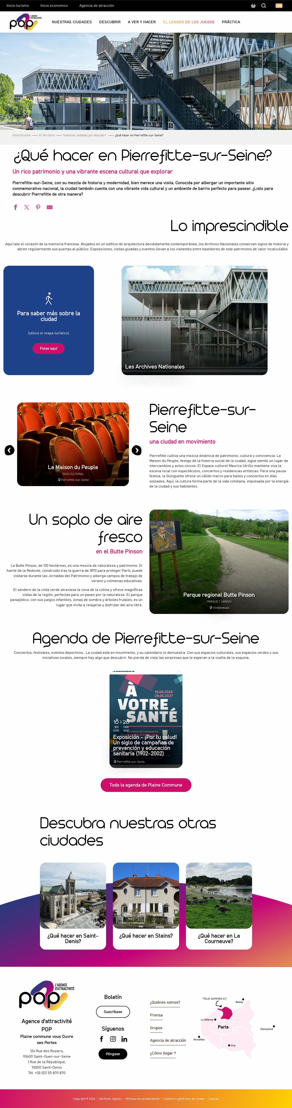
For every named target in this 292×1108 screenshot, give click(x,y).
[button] (279, 5)
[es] (279, 5)
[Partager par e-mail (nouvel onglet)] (49, 207)
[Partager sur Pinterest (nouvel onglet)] (37, 207)
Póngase (113, 1054)
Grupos (156, 1028)
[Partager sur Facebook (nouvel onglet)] (15, 207)
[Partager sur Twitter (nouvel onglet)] (26, 207)
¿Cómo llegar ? (163, 1053)
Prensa (156, 1015)
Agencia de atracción (168, 1041)
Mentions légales (110, 1099)
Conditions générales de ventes (184, 1099)
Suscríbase (113, 1012)
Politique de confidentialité (142, 1099)
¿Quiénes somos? (165, 1003)
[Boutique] (253, 8)
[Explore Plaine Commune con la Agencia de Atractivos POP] (20, 22)
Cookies (214, 1099)
